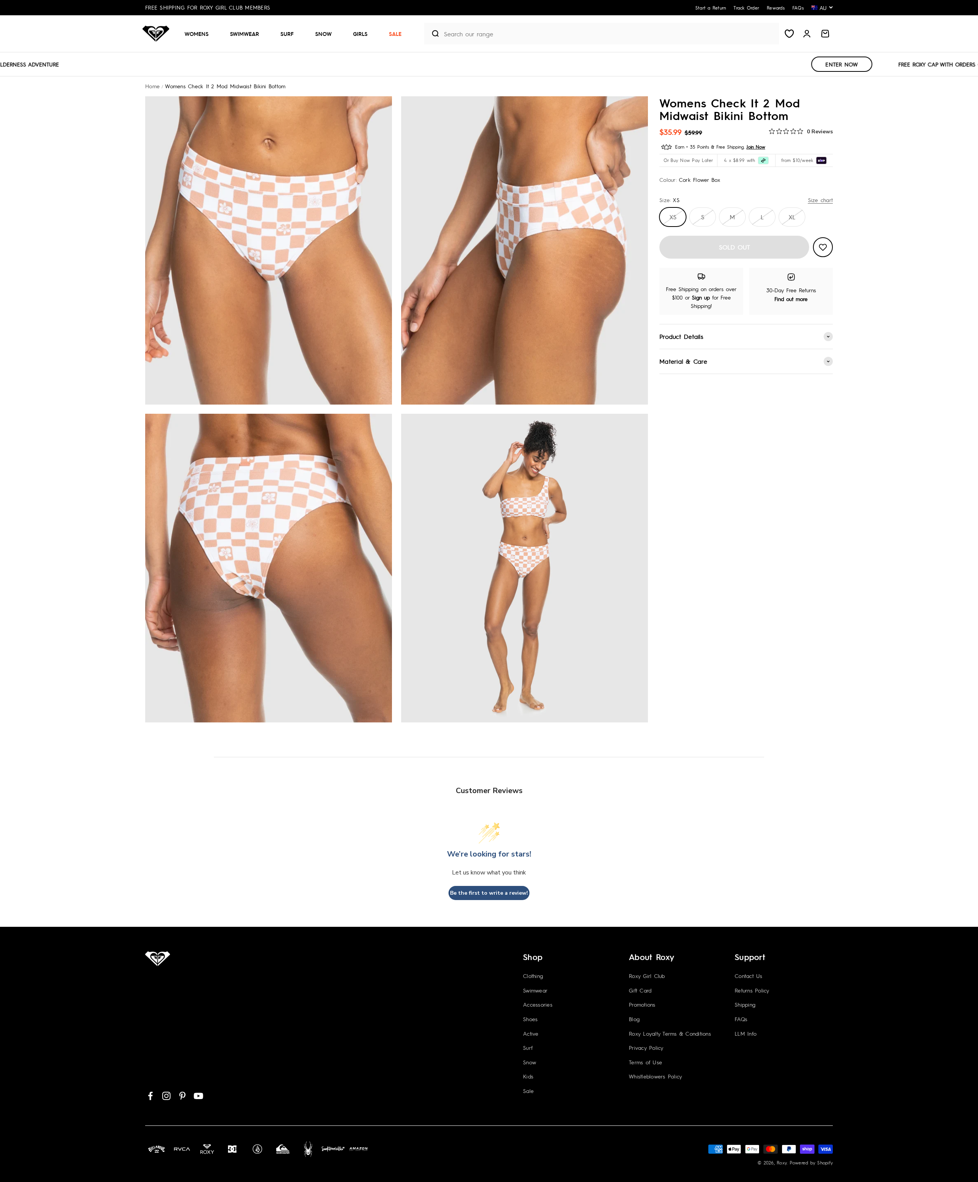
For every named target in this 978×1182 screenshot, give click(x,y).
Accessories (537, 1004)
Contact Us (749, 975)
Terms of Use (645, 1062)
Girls (360, 33)
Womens (197, 33)
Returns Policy (752, 990)
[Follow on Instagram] (166, 1096)
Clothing (533, 975)
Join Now (755, 147)
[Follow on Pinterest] (182, 1096)
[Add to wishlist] (823, 247)
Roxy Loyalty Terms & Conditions (670, 1033)
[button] (199, 34)
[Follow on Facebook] (150, 1096)
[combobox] (609, 33)
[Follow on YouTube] (198, 1096)
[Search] (432, 33)
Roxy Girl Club (647, 975)
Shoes (530, 1018)
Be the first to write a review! (489, 893)
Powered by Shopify (811, 1162)
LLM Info (745, 1033)
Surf (287, 33)
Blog (634, 1018)
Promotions (642, 1004)
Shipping (745, 1004)
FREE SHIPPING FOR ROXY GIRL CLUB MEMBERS (207, 7)
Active (531, 1033)
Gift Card (640, 990)
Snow (323, 33)
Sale (395, 33)
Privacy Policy (646, 1047)
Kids (528, 1076)
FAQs (741, 1018)
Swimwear (244, 33)
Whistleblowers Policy (655, 1076)
